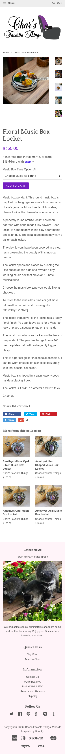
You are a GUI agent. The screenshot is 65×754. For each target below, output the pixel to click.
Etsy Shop (32, 654)
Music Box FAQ (32, 681)
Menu (11, 3)
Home (6, 52)
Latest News (33, 550)
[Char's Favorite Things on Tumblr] (53, 714)
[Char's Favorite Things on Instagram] (45, 714)
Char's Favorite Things (38, 727)
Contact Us (32, 676)
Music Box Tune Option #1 (19, 169)
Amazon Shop (32, 659)
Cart (59, 3)
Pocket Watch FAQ (32, 686)
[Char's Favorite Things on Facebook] (20, 714)
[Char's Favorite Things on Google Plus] (37, 714)
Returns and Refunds (32, 691)
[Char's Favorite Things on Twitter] (12, 714)
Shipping (33, 696)
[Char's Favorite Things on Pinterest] (28, 714)
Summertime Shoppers (33, 556)
